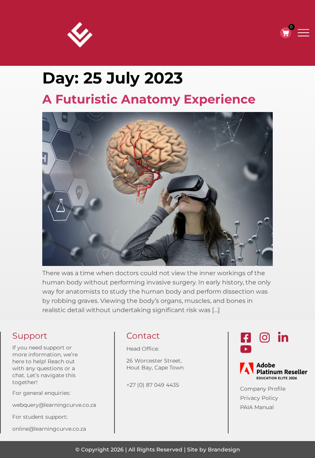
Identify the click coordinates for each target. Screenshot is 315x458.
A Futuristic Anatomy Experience (148, 99)
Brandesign (224, 449)
